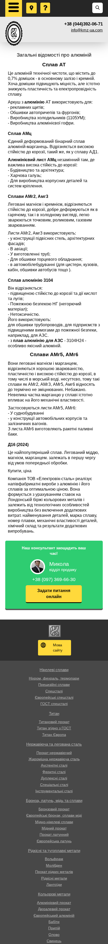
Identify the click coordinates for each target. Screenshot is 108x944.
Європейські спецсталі (54, 697)
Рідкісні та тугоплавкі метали (54, 850)
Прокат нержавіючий (54, 753)
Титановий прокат (54, 722)
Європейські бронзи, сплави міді (54, 815)
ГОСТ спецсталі (54, 704)
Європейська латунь (54, 841)
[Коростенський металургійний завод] (14, 33)
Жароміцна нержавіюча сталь (54, 759)
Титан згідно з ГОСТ (54, 728)
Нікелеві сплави (54, 670)
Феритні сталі (54, 772)
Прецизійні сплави (54, 684)
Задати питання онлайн (53, 593)
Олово (54, 934)
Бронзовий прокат (54, 809)
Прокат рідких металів (54, 872)
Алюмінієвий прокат (54, 902)
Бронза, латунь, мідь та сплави (54, 800)
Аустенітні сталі (54, 765)
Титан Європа (54, 735)
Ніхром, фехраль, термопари (54, 678)
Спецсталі (54, 691)
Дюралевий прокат (54, 909)
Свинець (54, 941)
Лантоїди (54, 884)
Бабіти (54, 922)
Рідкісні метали (54, 878)
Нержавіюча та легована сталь (54, 744)
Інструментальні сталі (54, 791)
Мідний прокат (54, 828)
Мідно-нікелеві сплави (54, 822)
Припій (54, 928)
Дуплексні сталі (54, 778)
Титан (54, 713)
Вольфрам (54, 859)
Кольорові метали (54, 894)
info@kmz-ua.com (87, 30)
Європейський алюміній (54, 915)
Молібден (54, 865)
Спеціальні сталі (54, 785)
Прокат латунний (54, 834)
